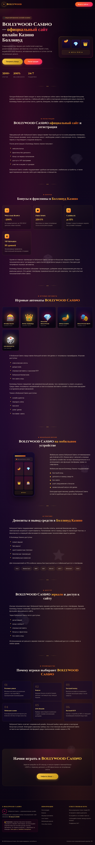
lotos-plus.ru (14, 829)
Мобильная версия (47, 821)
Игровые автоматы (47, 815)
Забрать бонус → (47, 776)
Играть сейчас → (84, 4)
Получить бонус (12, 61)
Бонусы (44, 813)
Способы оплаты (47, 824)
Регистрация (33, 61)
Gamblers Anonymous (24, 829)
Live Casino (45, 818)
